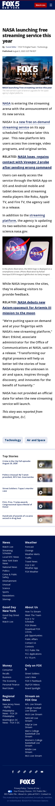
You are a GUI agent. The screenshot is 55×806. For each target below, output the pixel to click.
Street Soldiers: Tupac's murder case (17, 489)
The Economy (9, 680)
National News (9, 567)
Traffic (28, 557)
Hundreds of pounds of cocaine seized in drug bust (17, 517)
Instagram (18, 771)
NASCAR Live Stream (31, 719)
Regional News (8, 698)
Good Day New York (9, 609)
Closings (29, 550)
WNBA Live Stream (30, 751)
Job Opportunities (33, 635)
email (42, 771)
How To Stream (33, 611)
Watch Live (40, 5)
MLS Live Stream (33, 755)
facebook (13, 771)
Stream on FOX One (32, 698)
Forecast (29, 546)
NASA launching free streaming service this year (27, 87)
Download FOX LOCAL (32, 630)
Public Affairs (31, 639)
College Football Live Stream (33, 709)
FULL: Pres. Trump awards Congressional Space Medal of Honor (17, 504)
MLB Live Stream (33, 714)
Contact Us (30, 642)
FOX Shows (30, 625)
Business (6, 677)
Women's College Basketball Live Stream (33, 743)
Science (6, 588)
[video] (45, 464)
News (6, 542)
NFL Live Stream (33, 704)
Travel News (31, 561)
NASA (6, 103)
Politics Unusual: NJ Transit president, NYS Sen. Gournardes (18, 476)
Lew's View (30, 677)
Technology (42, 47)
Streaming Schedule (7, 552)
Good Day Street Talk (10, 616)
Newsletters (8, 595)
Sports (5, 591)
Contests (29, 646)
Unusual (6, 584)
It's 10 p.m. (30, 657)
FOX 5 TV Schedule (29, 620)
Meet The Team (33, 615)
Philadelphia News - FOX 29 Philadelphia (9, 713)
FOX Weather (31, 571)
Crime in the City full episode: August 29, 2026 (16, 462)
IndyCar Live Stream (31, 726)
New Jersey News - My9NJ (11, 705)
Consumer (7, 669)
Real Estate (8, 688)
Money (7, 665)
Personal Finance (10, 684)
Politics (5, 570)
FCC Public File (32, 650)
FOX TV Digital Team (27, 47)
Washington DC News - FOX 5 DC (11, 721)
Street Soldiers (32, 673)
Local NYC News (10, 556)
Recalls (5, 673)
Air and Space (36, 440)
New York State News (10, 562)
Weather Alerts (32, 554)
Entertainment (9, 580)
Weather (31, 542)
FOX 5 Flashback (33, 680)
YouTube (30, 771)
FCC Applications (33, 653)
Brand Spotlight (32, 688)
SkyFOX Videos (32, 684)
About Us (31, 607)
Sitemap (6, 599)
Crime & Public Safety (9, 576)
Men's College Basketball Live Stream (32, 733)
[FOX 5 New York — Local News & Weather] (11, 5)
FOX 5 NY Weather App (31, 566)
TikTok (24, 771)
